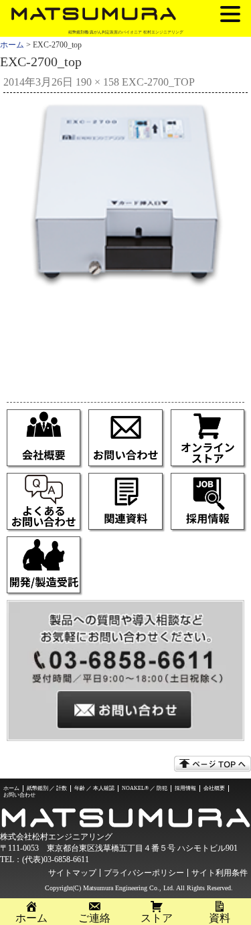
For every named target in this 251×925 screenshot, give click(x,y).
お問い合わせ (19, 795)
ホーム (12, 44)
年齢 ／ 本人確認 (94, 788)
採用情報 (185, 788)
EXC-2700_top (158, 82)
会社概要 (214, 788)
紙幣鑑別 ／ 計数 (47, 788)
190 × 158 (97, 82)
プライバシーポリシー (144, 873)
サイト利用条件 (219, 873)
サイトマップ (72, 873)
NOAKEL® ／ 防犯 (144, 788)
